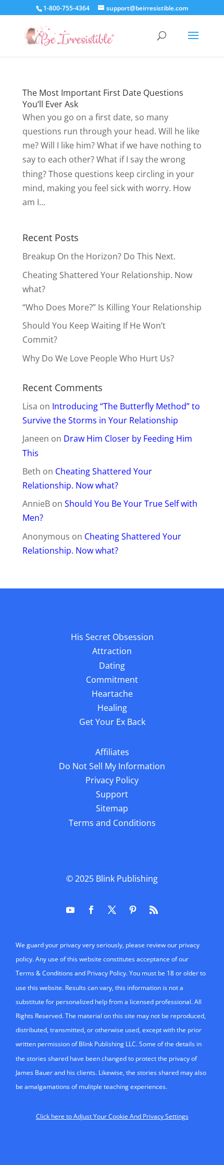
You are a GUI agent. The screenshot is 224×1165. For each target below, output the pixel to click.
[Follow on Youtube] (70, 909)
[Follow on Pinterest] (133, 909)
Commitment (112, 679)
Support (112, 794)
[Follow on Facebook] (91, 909)
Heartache (112, 693)
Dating (112, 665)
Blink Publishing (127, 878)
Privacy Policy (112, 780)
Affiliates (112, 752)
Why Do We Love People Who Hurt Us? (98, 358)
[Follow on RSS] (153, 909)
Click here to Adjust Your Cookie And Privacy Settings (112, 1116)
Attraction (112, 651)
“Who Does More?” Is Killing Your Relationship (112, 307)
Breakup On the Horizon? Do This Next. (99, 256)
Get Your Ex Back (112, 722)
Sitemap (112, 808)
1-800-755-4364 (66, 8)
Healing (112, 707)
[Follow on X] (112, 909)
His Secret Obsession (112, 637)
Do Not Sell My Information (112, 766)
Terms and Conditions (112, 823)
